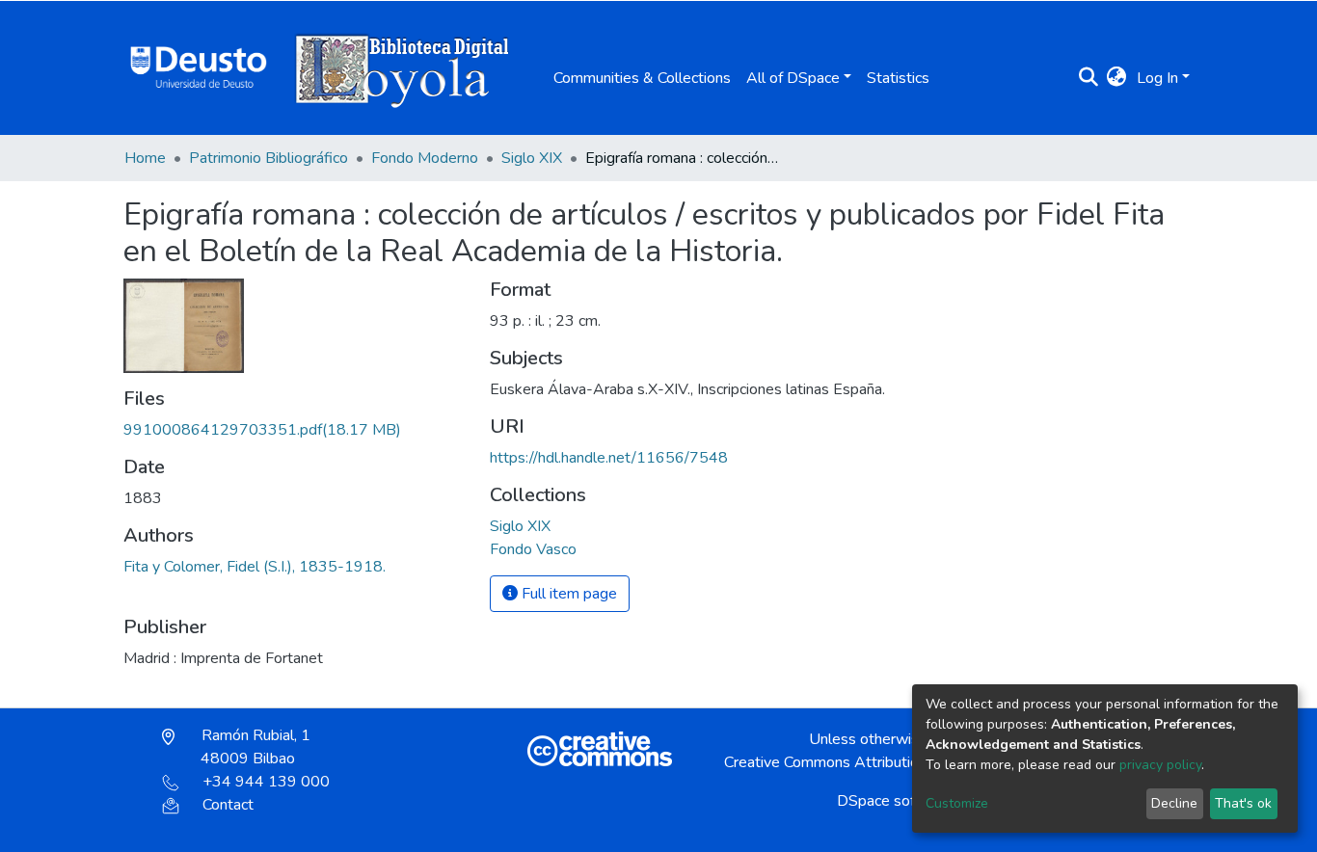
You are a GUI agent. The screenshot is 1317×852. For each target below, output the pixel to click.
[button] (1117, 78)
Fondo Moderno (424, 158)
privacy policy (1160, 765)
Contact (228, 804)
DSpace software (895, 801)
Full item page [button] (567, 593)
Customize (957, 803)
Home (145, 158)
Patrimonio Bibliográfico (268, 158)
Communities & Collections (642, 78)
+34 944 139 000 (266, 781)
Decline (1174, 803)
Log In (1157, 78)
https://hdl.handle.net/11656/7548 (609, 457)
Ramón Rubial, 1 (254, 747)
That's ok (1243, 803)
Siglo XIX (531, 158)
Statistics (898, 78)
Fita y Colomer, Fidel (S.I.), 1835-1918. (254, 566)
